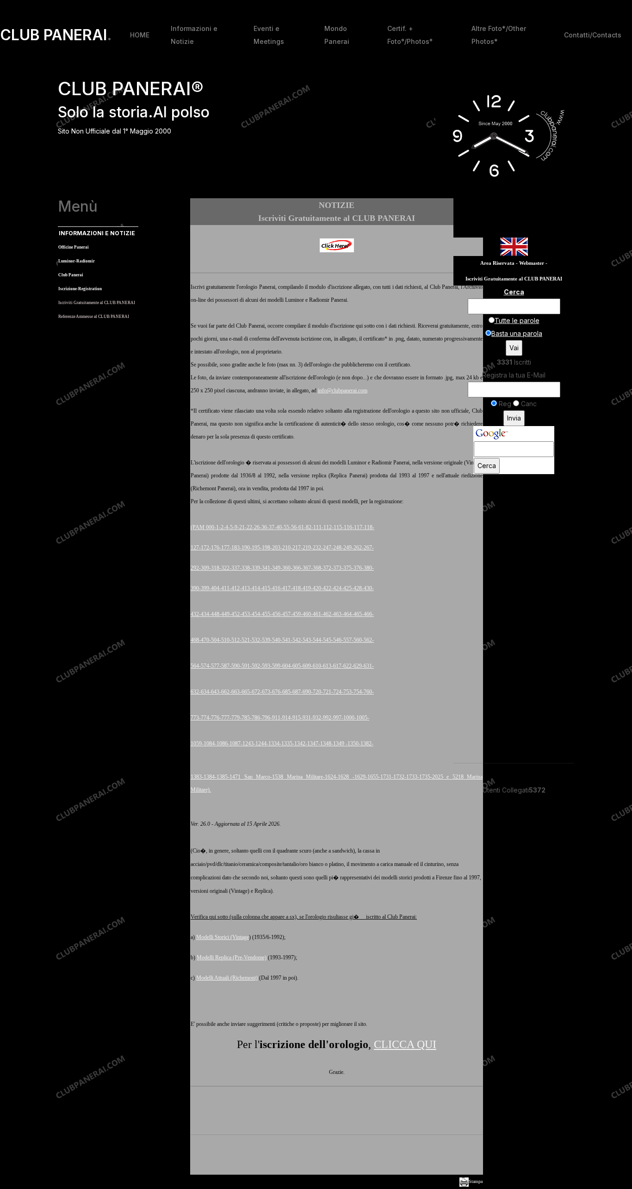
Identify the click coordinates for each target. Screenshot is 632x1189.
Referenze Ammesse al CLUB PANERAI (93, 316)
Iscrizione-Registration (80, 289)
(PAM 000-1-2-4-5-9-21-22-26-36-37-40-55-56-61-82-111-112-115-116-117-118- (282, 527)
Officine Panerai (73, 247)
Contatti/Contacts (592, 35)
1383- (197, 777)
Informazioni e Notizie (194, 34)
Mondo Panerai (336, 34)
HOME (139, 35)
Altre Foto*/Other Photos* (498, 34)
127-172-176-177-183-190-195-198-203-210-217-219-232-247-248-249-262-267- (282, 547)
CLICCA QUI (405, 1044)
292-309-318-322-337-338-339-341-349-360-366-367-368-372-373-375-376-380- (282, 568)
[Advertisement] (337, 1156)
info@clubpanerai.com (342, 390)
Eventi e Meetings (269, 34)
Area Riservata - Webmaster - (513, 263)
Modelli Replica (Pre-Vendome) (231, 957)
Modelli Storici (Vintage (222, 937)
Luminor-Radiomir (76, 261)
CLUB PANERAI (56, 35)
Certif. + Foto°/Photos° (410, 34)
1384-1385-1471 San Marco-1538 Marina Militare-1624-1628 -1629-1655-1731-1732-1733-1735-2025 (325, 777)
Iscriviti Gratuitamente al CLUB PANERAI (96, 302)
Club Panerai (70, 275)
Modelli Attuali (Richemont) (227, 978)
